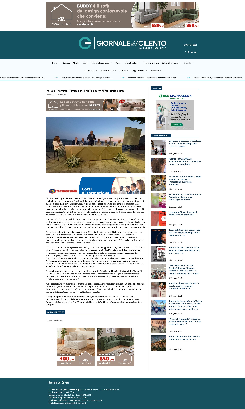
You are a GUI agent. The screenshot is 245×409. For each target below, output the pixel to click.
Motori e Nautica (107, 70)
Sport (85, 63)
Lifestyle (187, 63)
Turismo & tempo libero (100, 63)
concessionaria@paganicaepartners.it (85, 400)
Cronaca (66, 63)
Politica (118, 63)
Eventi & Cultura (131, 63)
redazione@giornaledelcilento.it (71, 403)
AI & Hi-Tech (89, 70)
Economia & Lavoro (151, 63)
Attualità (76, 63)
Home (54, 63)
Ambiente (155, 70)
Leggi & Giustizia (138, 70)
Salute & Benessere (170, 63)
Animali (123, 70)
